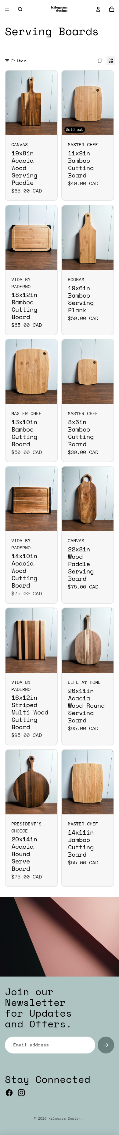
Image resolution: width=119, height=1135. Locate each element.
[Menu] (7, 9)
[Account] (98, 9)
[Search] (20, 9)
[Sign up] (106, 1045)
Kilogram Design (66, 1119)
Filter (19, 61)
